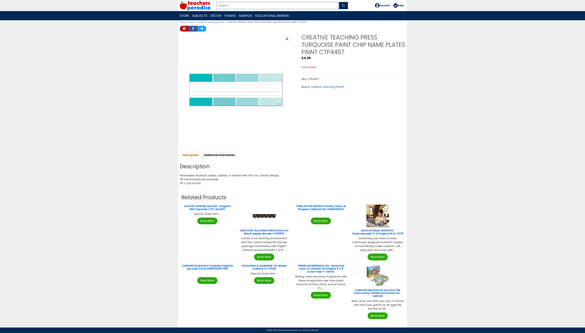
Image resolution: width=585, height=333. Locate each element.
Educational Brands (272, 16)
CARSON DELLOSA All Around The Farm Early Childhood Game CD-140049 (377, 293)
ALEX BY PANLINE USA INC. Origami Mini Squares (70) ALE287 (207, 207)
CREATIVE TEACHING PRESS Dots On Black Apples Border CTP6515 (264, 232)
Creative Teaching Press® (211, 22)
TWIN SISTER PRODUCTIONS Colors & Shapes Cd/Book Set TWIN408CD (321, 207)
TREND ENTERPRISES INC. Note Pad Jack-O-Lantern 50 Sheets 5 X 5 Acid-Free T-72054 (321, 269)
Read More (207, 221)
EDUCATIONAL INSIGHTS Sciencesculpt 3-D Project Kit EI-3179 (377, 232)
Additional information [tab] (219, 155)
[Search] (343, 5)
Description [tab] (190, 155)
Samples (245, 16)
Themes (230, 16)
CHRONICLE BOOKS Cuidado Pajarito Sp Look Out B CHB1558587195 (207, 267)
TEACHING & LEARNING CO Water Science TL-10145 (264, 267)
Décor (215, 16)
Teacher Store (187, 22)
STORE (184, 16)
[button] (287, 39)
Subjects (199, 16)
